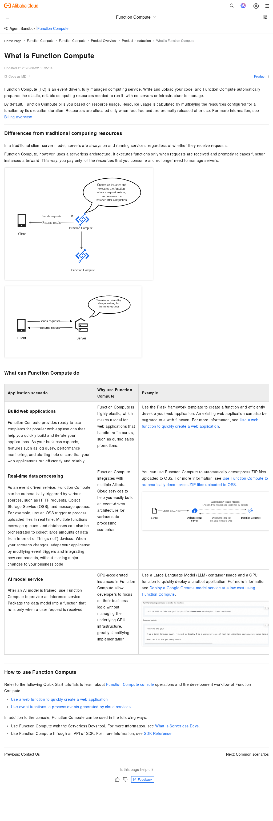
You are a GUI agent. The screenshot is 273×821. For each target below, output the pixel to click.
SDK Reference (157, 733)
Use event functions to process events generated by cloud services (71, 706)
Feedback (145, 779)
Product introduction (136, 40)
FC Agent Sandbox (19, 28)
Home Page (13, 40)
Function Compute (53, 28)
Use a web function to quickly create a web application (59, 699)
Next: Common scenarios (247, 754)
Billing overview (17, 116)
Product (259, 76)
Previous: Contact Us (22, 754)
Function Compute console (130, 684)
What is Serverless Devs (177, 725)
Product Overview (104, 40)
